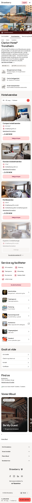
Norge (7, 40)
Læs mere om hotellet (7, 62)
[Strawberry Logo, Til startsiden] (6, 2)
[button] (16, 113)
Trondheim (13, 40)
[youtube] (22, 476)
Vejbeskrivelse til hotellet (7, 382)
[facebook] (10, 476)
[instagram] (14, 476)
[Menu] (29, 2)
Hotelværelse (15, 36)
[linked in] (18, 476)
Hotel (2, 40)
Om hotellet (5, 36)
